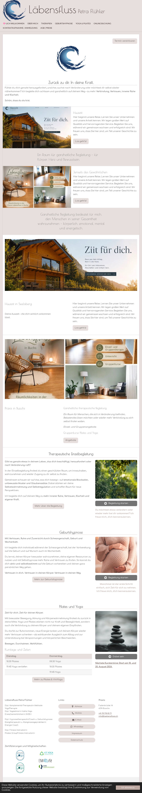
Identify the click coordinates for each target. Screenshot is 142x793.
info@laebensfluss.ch (108, 716)
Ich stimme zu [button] (128, 788)
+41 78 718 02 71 (105, 713)
